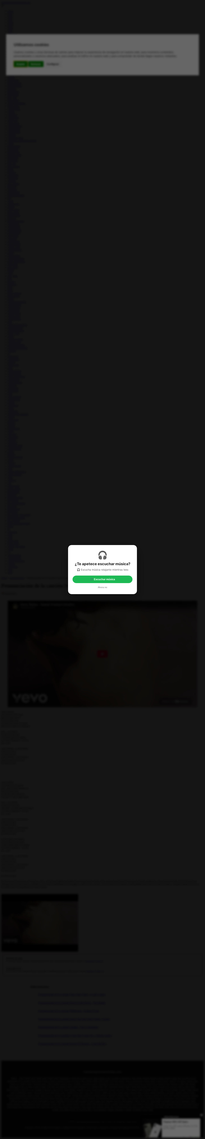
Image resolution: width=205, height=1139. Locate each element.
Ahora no (102, 587)
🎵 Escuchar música (102, 579)
